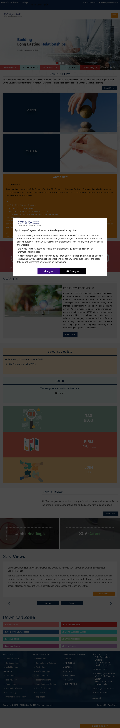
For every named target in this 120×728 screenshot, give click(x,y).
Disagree (74, 271)
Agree (50, 271)
